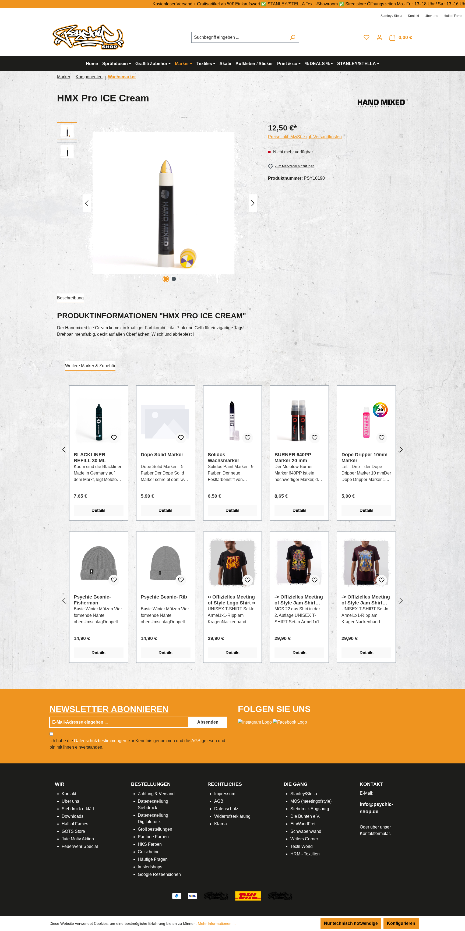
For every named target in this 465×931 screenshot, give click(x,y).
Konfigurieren (401, 923)
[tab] (70, 298)
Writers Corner (304, 839)
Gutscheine (149, 851)
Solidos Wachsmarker (223, 457)
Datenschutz (226, 808)
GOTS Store (73, 831)
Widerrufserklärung (232, 816)
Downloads (72, 816)
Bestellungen (151, 784)
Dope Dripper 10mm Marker (364, 457)
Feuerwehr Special (80, 846)
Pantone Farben (153, 836)
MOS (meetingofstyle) (311, 801)
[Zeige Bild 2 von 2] (174, 279)
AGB (195, 740)
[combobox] (239, 37)
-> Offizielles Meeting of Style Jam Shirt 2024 (365, 600)
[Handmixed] (382, 102)
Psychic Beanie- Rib (164, 597)
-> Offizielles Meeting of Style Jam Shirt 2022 (298, 600)
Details (98, 510)
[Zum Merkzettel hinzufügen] (113, 438)
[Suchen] (292, 37)
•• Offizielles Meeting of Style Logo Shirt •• (231, 600)
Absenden (208, 722)
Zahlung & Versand (156, 793)
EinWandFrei (302, 824)
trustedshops (150, 867)
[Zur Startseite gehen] (90, 36)
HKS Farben (150, 844)
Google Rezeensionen (159, 874)
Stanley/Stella (303, 793)
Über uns (431, 16)
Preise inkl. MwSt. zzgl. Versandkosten (305, 136)
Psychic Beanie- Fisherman (92, 600)
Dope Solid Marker (162, 454)
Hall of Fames (75, 824)
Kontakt (413, 16)
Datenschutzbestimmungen (100, 740)
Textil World (301, 846)
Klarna (220, 824)
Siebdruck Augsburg (309, 808)
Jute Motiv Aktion (78, 839)
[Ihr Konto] (379, 37)
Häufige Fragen (153, 859)
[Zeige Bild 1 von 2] (166, 279)
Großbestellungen (155, 829)
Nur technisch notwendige (351, 923)
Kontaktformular (375, 833)
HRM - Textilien (305, 854)
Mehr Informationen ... (217, 923)
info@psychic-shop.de (376, 808)
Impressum (224, 793)
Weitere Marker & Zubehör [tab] (90, 365)
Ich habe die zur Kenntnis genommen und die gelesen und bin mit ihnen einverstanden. (137, 743)
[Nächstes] (253, 203)
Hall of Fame (453, 16)
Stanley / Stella (391, 16)
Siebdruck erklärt (78, 808)
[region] (157, 203)
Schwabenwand (305, 831)
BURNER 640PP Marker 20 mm (292, 457)
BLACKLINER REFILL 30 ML (90, 457)
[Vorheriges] (87, 203)
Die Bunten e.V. (305, 816)
